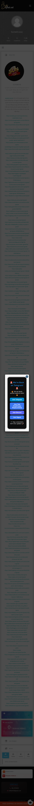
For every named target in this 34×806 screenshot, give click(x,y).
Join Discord (17, 412)
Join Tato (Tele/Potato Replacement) (17, 406)
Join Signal (17, 417)
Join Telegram (17, 399)
